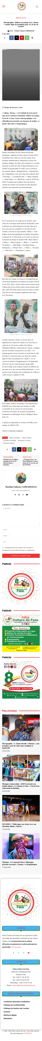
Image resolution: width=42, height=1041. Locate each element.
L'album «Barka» (27, 438)
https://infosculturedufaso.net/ (21, 490)
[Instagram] (19, 494)
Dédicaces (21, 18)
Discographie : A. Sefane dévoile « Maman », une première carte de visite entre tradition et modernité (20, 746)
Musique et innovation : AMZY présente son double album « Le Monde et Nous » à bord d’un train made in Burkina (20, 786)
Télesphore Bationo (8, 443)
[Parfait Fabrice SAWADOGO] (8, 31)
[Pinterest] (22, 38)
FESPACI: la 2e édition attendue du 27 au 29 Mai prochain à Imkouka (10, 462)
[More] (32, 38)
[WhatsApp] (27, 38)
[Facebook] (11, 38)
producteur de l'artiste (24, 440)
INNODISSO (27, 1033)
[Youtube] (27, 494)
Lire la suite (16, 947)
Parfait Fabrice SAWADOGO (24, 31)
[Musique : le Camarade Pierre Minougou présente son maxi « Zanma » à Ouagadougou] (21, 846)
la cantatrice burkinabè (9, 440)
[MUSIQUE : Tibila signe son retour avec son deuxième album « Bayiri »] (21, 808)
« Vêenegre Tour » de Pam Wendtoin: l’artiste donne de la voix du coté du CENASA (30, 462)
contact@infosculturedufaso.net (23, 985)
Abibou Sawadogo (14, 438)
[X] (16, 38)
